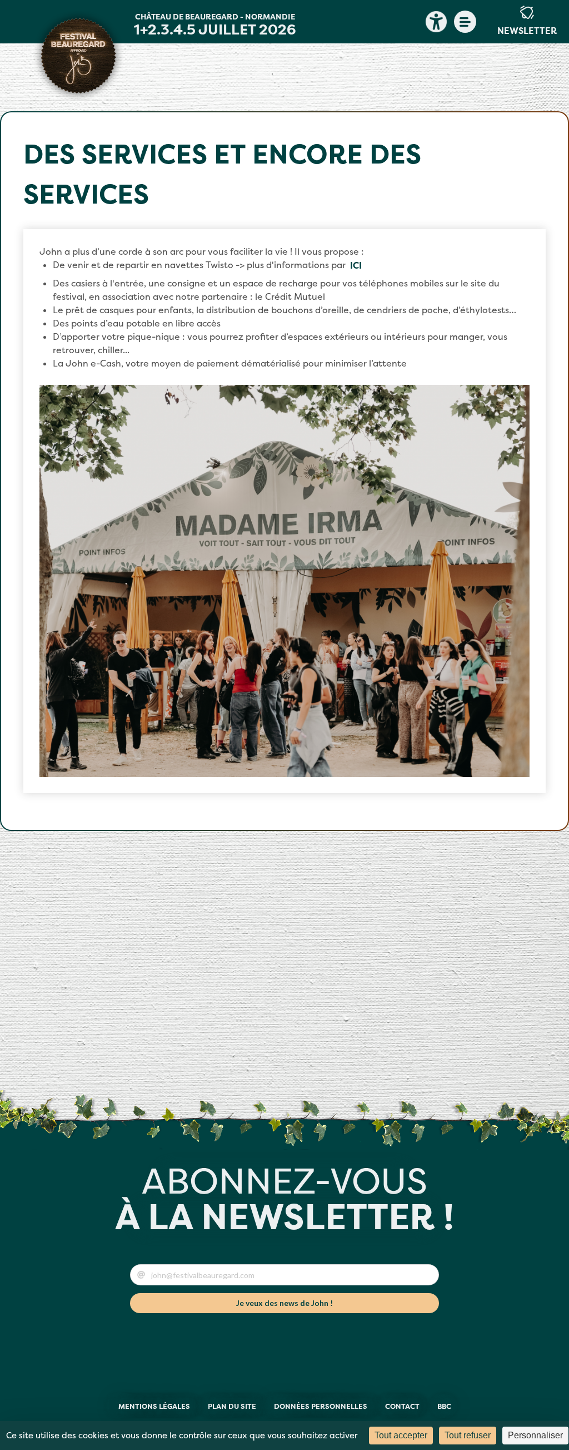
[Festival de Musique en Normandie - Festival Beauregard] (78, 56)
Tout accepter (401, 1435)
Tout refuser (468, 1435)
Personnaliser (535, 1435)
